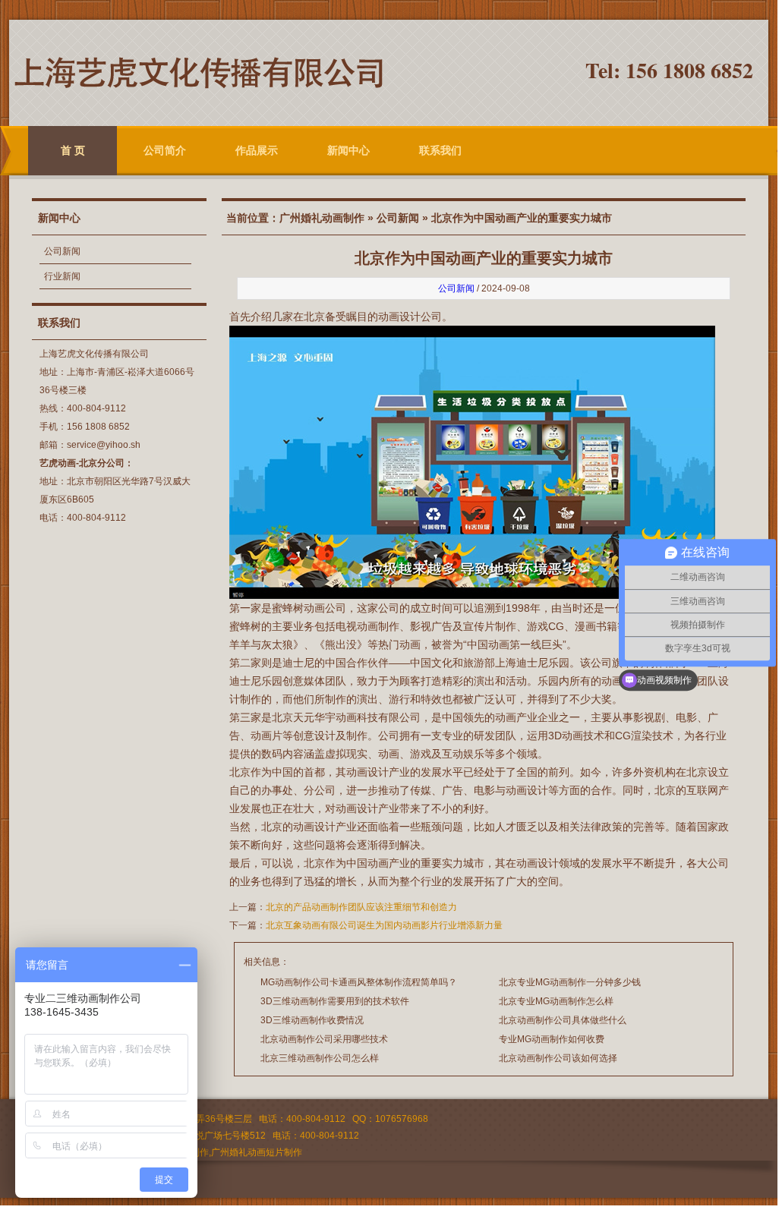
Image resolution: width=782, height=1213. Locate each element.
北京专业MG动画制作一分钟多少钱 (570, 982)
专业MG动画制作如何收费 (551, 1039)
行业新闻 (62, 276)
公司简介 (164, 150)
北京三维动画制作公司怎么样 (319, 1058)
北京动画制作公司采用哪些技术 (324, 1039)
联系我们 (440, 150)
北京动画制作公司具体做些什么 (562, 1020)
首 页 (73, 150)
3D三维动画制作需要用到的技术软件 (334, 1001)
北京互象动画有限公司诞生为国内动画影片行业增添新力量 (384, 925)
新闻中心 (348, 150)
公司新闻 (62, 251)
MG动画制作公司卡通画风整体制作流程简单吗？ (358, 982)
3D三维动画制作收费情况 (312, 1020)
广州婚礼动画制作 (321, 218)
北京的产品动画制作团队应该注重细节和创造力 (361, 907)
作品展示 (256, 150)
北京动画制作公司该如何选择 (558, 1058)
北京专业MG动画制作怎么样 (556, 1001)
